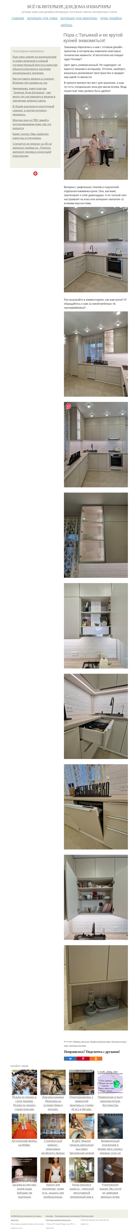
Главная (18, 17)
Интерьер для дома (42, 17)
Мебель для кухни (81, 1041)
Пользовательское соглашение (67, 1216)
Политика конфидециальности (58, 1220)
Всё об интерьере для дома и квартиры (69, 6)
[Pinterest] (83, 1059)
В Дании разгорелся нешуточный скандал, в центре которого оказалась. (33, 110)
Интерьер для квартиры (78, 17)
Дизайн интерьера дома (100, 1041)
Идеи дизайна (111, 17)
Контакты (49, 1216)
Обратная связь (87, 1216)
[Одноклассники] (96, 1059)
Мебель (66, 24)
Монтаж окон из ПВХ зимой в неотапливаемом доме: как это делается (32, 124)
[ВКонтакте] (70, 1059)
